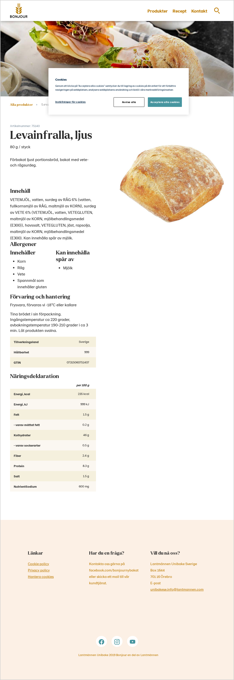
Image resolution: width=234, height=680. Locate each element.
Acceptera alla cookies (165, 102)
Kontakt (199, 10)
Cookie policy (38, 563)
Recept (179, 10)
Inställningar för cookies (70, 101)
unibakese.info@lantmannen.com (177, 589)
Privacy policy (39, 570)
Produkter (157, 10)
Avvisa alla (129, 102)
